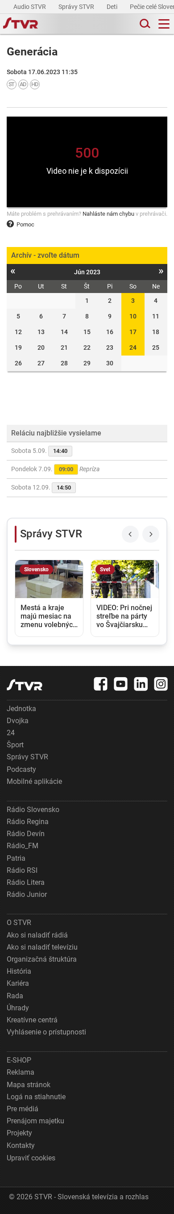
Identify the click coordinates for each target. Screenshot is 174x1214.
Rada (15, 996)
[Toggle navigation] (164, 24)
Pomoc (25, 224)
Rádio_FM (22, 845)
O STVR (19, 922)
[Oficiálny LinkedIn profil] (141, 684)
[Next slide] (150, 534)
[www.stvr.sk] (24, 685)
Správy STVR (76, 6)
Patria (16, 858)
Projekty (19, 1133)
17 (133, 331)
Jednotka (21, 708)
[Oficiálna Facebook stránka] (101, 684)
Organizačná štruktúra (42, 959)
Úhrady (18, 1008)
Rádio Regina (28, 821)
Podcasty (21, 769)
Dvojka (18, 720)
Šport (15, 745)
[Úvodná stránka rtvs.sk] (20, 24)
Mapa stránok (28, 1084)
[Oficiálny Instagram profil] (161, 684)
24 (133, 347)
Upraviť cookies (31, 1158)
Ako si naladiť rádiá (37, 935)
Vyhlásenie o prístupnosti (46, 1032)
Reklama (20, 1072)
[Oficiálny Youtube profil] (121, 684)
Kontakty (21, 1145)
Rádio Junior (27, 894)
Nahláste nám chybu (108, 213)
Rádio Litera (26, 882)
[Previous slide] (130, 534)
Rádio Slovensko (33, 809)
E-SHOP (19, 1060)
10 (133, 316)
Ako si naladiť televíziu (42, 947)
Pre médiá (22, 1109)
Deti (113, 6)
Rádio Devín (26, 833)
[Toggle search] (144, 24)
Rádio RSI (22, 870)
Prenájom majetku (35, 1121)
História (19, 971)
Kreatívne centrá (32, 1020)
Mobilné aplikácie (34, 781)
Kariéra (18, 983)
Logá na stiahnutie (36, 1097)
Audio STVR (30, 6)
